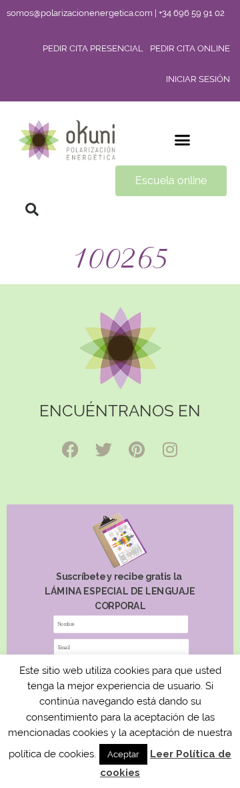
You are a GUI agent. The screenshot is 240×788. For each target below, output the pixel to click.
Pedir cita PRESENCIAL (93, 48)
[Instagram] (170, 449)
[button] (182, 140)
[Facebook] (70, 449)
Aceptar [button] (123, 754)
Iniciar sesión (198, 79)
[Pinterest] (136, 449)
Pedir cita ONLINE (190, 48)
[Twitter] (103, 449)
